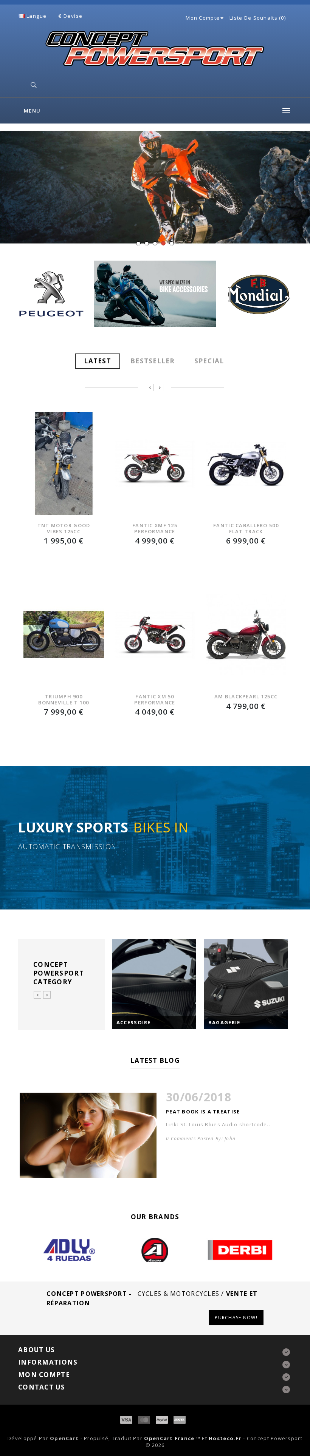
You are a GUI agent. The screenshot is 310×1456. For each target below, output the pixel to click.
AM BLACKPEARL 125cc (245, 696)
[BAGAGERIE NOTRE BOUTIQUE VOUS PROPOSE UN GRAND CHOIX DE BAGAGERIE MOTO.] (246, 983)
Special (209, 361)
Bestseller (152, 361)
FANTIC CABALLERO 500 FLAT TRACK (246, 528)
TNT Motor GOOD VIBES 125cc (63, 528)
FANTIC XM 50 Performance (154, 699)
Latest (97, 361)
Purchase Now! (236, 1317)
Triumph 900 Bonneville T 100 (63, 699)
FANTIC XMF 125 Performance (154, 528)
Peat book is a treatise (203, 1111)
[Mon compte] (221, 17)
